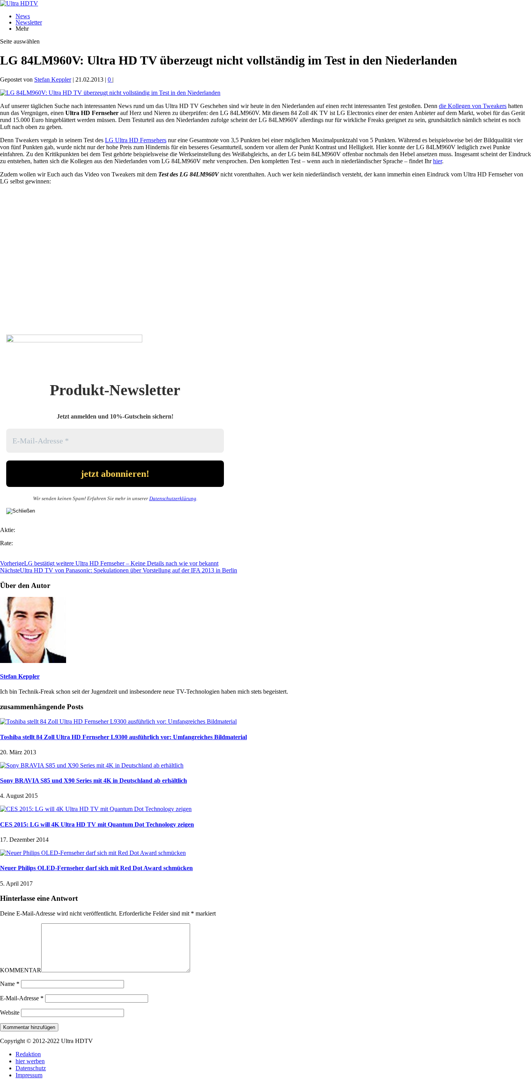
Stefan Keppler (52, 79)
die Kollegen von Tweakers (473, 106)
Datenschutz (31, 1068)
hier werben (30, 1061)
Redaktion (28, 1054)
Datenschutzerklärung (172, 498)
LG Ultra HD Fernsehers (135, 140)
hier (437, 161)
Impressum (29, 1075)
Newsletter (29, 22)
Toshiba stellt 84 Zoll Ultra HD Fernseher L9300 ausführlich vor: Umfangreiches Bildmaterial (123, 737)
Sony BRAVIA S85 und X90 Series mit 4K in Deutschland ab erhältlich (93, 780)
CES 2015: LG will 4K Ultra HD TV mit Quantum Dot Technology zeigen (97, 824)
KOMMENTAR (20, 970)
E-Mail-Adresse (22, 998)
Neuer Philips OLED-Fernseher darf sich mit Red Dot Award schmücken (96, 868)
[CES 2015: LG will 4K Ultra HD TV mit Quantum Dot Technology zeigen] (96, 809)
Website (9, 1012)
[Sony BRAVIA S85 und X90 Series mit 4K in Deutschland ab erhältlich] (91, 765)
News (23, 16)
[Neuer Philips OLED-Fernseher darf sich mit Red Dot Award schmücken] (93, 853)
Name (9, 983)
